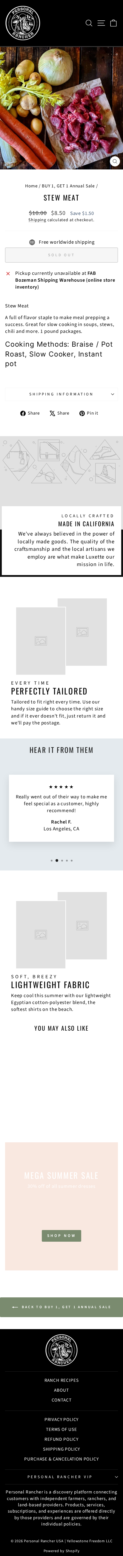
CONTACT (62, 1400)
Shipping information (61, 394)
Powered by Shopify (62, 1551)
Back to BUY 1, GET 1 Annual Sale (65, 1307)
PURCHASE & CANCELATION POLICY (61, 1459)
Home (31, 186)
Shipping (37, 220)
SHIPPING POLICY (61, 1449)
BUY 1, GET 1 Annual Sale (68, 186)
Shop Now (61, 1235)
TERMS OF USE (61, 1429)
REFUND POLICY (61, 1439)
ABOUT (61, 1390)
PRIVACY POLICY (61, 1419)
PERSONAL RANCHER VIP (60, 1477)
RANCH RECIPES (61, 1380)
